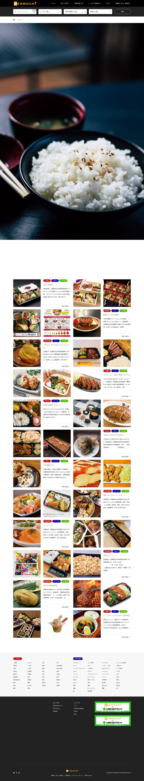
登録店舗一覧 (79, 3)
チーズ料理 (119, 668)
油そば (118, 682)
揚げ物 (104, 682)
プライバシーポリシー (77, 775)
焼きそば (104, 685)
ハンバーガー (105, 674)
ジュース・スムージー (79, 668)
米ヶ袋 (29, 685)
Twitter (14, 772)
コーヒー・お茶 (106, 665)
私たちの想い (65, 3)
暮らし (75, 714)
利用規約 (55, 711)
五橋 (43, 665)
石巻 (57, 682)
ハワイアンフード (92, 674)
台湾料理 (104, 680)
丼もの (75, 680)
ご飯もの (118, 665)
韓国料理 (90, 691)
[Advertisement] (72, 258)
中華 (117, 677)
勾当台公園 (59, 668)
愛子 (29, 677)
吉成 (57, 671)
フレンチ (75, 677)
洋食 (74, 685)
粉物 (74, 688)
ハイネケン (105, 671)
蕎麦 (103, 688)
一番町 (15, 663)
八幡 (14, 668)
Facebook (16, 772)
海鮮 (89, 685)
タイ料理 (90, 668)
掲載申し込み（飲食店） (123, 3)
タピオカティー (106, 668)
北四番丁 (30, 671)
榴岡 (29, 682)
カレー (89, 665)
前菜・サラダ (91, 680)
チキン (75, 671)
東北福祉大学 (16, 680)
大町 (43, 674)
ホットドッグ (91, 677)
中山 (57, 663)
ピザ (117, 674)
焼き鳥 (118, 685)
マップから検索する (94, 3)
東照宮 (29, 680)
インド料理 (90, 663)
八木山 (29, 668)
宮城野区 (15, 677)
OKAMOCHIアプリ (58, 705)
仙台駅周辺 (59, 665)
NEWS (75, 711)
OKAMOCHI (116, 772)
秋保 (14, 685)
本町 (57, 677)
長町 (29, 688)
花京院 (44, 685)
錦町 (14, 688)
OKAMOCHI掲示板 (79, 708)
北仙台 (15, 671)
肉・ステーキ (91, 688)
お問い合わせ (56, 708)
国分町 (15, 674)
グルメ (75, 705)
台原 (43, 671)
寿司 (89, 682)
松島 (43, 680)
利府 (43, 668)
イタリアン (76, 663)
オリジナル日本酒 (121, 663)
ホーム (53, 3)
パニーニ (75, 674)
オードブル (105, 663)
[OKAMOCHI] (25, 3)
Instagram (19, 772)
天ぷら (75, 682)
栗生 (14, 682)
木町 (43, 677)
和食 (117, 680)
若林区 (58, 685)
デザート (90, 671)
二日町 (29, 665)
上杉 (43, 663)
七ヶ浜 (29, 663)
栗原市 (58, 680)
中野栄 (15, 665)
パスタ (118, 671)
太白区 (58, 674)
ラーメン (104, 677)
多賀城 (29, 674)
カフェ (75, 665)
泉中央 (44, 682)
